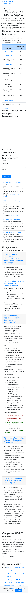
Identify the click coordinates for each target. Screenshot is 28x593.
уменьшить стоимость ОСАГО (15, 567)
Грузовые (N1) (9, 64)
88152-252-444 (13, 215)
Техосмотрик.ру (7, 3)
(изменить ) (15, 8)
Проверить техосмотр (17, 571)
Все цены (5, 108)
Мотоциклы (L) (9, 100)
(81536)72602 (13, 195)
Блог (5, 582)
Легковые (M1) (9, 52)
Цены (4, 574)
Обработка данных (19, 582)
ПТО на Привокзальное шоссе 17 (13, 182)
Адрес (4, 169)
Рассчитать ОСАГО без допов (12, 557)
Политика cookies (20, 585)
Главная (6, 571)
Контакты (11, 582)
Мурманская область (8, 7)
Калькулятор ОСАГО (14, 580)
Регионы (10, 574)
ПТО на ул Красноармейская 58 (12, 219)
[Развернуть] (24, 2)
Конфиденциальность (9, 585)
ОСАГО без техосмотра (14, 577)
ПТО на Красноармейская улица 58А (13, 201)
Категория (5, 163)
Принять (18, 590)
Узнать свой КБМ (20, 574)
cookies (13, 588)
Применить (6, 176)
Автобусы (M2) (9, 55)
